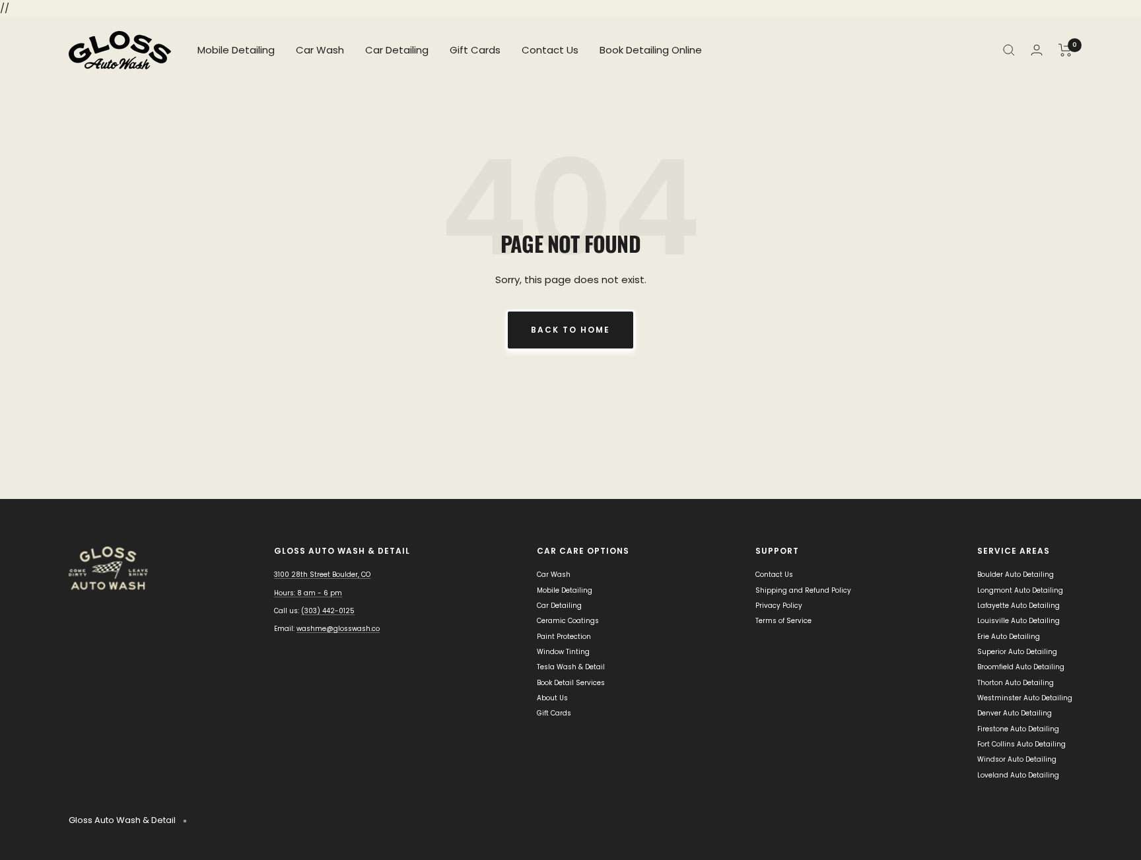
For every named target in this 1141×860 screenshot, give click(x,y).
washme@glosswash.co (338, 629)
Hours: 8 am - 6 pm (308, 593)
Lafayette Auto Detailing (1018, 606)
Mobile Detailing (236, 50)
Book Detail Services (571, 683)
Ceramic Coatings (568, 621)
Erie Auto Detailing (1008, 637)
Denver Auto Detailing (1014, 713)
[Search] (1009, 50)
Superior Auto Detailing (1017, 652)
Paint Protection (564, 637)
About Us (552, 698)
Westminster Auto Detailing (1024, 698)
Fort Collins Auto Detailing (1021, 744)
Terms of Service (783, 621)
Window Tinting (563, 652)
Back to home (570, 329)
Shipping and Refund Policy (803, 590)
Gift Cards (475, 50)
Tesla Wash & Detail (571, 667)
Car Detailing (397, 50)
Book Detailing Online (651, 50)
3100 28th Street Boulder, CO (322, 574)
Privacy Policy (778, 606)
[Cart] (1065, 50)
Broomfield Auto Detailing (1020, 667)
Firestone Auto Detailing (1018, 729)
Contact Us (550, 50)
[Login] (1037, 49)
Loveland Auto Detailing (1018, 775)
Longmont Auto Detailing (1020, 590)
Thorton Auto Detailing (1015, 683)
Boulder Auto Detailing (1015, 574)
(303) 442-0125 (328, 611)
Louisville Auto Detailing (1018, 621)
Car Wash (320, 50)
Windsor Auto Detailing (1016, 759)
